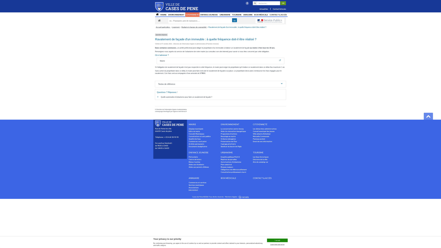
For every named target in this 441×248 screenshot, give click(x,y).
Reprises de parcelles (229, 159)
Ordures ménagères (228, 139)
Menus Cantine (194, 162)
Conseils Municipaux (196, 134)
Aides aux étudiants (196, 164)
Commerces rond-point (198, 141)
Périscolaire (193, 157)
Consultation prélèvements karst (233, 172)
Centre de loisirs (195, 159)
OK (283, 3)
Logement (176, 27)
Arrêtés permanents (196, 144)
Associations (194, 188)
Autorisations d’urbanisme (231, 162)
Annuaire (248, 15)
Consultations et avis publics (200, 136)
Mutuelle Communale (261, 136)
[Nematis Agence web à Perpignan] (244, 197)
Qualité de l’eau (195, 139)
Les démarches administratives (265, 129)
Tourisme (237, 15)
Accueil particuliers (163, 27)
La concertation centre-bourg (232, 129)
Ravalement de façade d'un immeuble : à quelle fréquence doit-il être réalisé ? (237, 27)
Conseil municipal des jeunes (264, 131)
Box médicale (261, 15)
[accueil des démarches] (159, 20)
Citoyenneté (192, 15)
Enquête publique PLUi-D (230, 157)
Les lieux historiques (261, 157)
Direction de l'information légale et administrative (171, 109)
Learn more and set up (277, 244)
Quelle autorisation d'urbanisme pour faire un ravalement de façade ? (186, 97)
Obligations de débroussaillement (234, 169)
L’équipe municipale (196, 129)
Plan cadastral (226, 164)
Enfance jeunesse (209, 15)
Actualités (264, 9)
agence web (177, 111)
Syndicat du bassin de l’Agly (231, 146)
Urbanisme (225, 15)
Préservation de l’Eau (229, 141)
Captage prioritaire (228, 144)
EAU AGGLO (193, 190)
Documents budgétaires (198, 146)
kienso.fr (184, 111)
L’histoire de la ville (260, 159)
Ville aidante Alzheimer (262, 134)
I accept (277, 240)
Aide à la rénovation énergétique (233, 131)
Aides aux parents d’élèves (199, 167)
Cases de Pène (197, 197)
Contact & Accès (279, 9)
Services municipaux (196, 185)
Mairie (163, 15)
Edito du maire (194, 131)
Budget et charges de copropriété (194, 27)
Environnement (176, 15)
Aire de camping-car (260, 162)
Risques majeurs (227, 167)
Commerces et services (197, 182)
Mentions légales (231, 197)
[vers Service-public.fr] (270, 21)
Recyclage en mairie (228, 136)
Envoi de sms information (262, 141)
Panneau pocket (259, 139)
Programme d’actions (229, 134)
